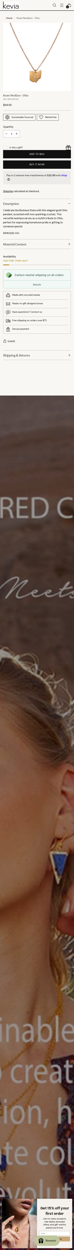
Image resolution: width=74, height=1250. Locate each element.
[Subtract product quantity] (6, 133)
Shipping (8, 191)
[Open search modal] (54, 5)
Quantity (8, 126)
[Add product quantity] (17, 133)
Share (11, 341)
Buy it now (37, 164)
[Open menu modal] (61, 5)
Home (9, 17)
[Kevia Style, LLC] (11, 5)
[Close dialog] (69, 1201)
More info (37, 284)
